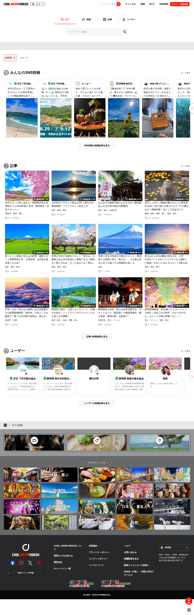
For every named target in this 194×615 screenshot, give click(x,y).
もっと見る (185, 73)
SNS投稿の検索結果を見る (97, 145)
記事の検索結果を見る (97, 336)
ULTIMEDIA (102, 595)
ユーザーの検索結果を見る (97, 403)
